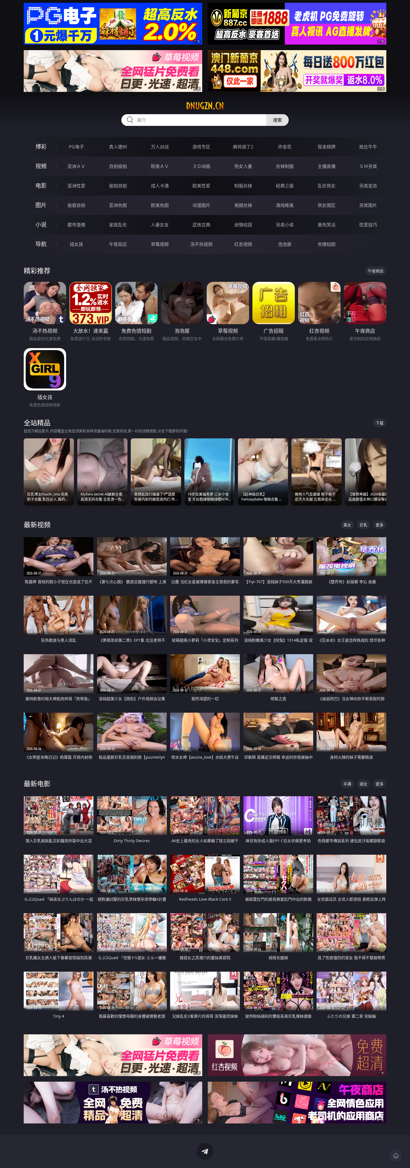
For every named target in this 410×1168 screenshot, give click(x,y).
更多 (380, 524)
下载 (380, 423)
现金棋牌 (327, 147)
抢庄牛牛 (368, 147)
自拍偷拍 (118, 166)
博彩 (41, 146)
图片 (41, 205)
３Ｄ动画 (201, 166)
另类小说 (285, 225)
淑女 (363, 783)
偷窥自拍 (76, 205)
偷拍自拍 (118, 186)
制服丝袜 (243, 186)
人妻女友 (160, 225)
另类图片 (368, 205)
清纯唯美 (285, 205)
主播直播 (327, 166)
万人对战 (160, 147)
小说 (41, 224)
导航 (41, 244)
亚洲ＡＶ (76, 166)
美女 (347, 524)
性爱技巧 (368, 225)
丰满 (347, 783)
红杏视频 (243, 244)
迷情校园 (243, 225)
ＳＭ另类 (368, 166)
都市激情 (76, 225)
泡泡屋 (284, 244)
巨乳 (363, 524)
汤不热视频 (201, 244)
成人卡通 (160, 186)
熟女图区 (327, 205)
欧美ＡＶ (160, 166)
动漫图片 (201, 205)
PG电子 (76, 147)
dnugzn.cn (205, 105)
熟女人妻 (243, 166)
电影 (41, 185)
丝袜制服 (285, 166)
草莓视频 (160, 244)
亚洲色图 (118, 205)
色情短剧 (327, 244)
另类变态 (368, 186)
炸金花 (284, 147)
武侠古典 (201, 225)
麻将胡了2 (243, 147)
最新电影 (37, 783)
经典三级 (285, 186)
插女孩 (76, 244)
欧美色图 (160, 205)
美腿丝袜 (243, 205)
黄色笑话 (327, 225)
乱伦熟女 (327, 186)
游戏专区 (201, 147)
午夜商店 (118, 244)
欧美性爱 (201, 186)
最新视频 (37, 524)
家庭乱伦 (118, 225)
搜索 (277, 120)
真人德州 (118, 147)
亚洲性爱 (76, 186)
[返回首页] (395, 1155)
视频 (41, 166)
